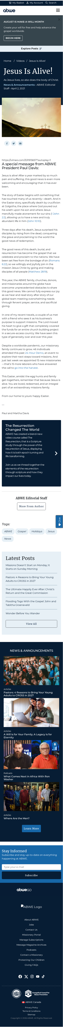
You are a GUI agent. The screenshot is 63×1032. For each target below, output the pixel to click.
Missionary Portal (31, 934)
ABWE (8, 531)
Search (52, 2)
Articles (7, 689)
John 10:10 (34, 221)
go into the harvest (26, 367)
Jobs (31, 924)
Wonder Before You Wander (23, 613)
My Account (36, 2)
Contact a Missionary (31, 955)
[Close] (59, 19)
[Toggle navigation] (58, 10)
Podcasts (8, 773)
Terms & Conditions (31, 1011)
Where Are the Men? (17, 818)
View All (31, 623)
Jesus (51, 531)
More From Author (31, 506)
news (7, 538)
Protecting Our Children (31, 960)
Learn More (31, 828)
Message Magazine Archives (31, 944)
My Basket (18, 2)
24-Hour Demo (34, 352)
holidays (37, 531)
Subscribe (31, 875)
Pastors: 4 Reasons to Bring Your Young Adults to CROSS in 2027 (28, 694)
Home (7, 60)
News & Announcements (19, 84)
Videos (20, 60)
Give (59, 520)
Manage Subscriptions (31, 939)
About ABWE (31, 919)
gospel (22, 531)
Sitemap (31, 1014)
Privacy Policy (31, 1007)
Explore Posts (30, 48)
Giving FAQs (31, 965)
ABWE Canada (33, 1002)
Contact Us (31, 929)
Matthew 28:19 (38, 271)
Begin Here (13, 38)
